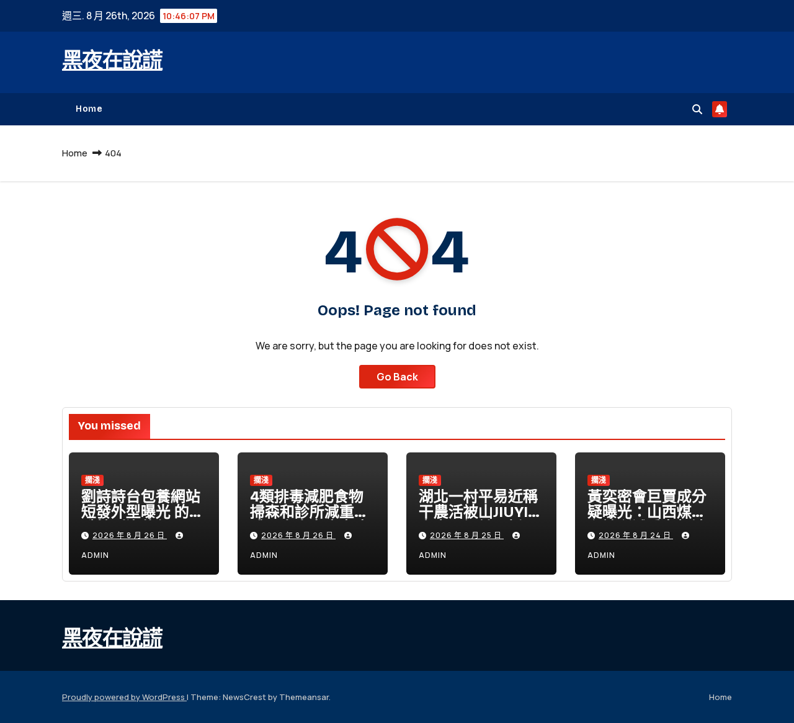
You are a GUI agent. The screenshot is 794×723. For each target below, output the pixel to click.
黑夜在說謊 (112, 60)
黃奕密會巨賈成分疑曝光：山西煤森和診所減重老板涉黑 (647, 520)
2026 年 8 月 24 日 (636, 535)
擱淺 (92, 480)
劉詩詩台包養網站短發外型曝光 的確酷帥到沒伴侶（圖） (142, 520)
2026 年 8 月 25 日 (467, 535)
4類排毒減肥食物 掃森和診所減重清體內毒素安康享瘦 (309, 512)
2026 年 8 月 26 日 (129, 535)
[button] (697, 109)
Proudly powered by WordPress (124, 697)
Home (89, 109)
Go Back (397, 377)
